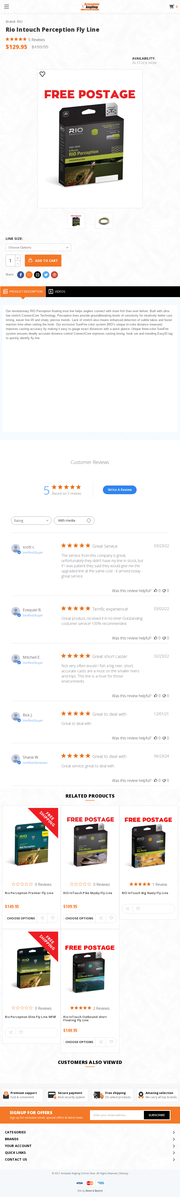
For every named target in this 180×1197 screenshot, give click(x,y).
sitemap (123, 1173)
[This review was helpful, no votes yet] (155, 590)
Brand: (14, 21)
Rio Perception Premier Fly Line (29, 893)
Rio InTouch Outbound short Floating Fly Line (85, 1018)
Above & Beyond (94, 1190)
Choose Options (21, 918)
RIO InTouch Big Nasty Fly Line (145, 893)
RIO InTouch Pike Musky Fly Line (87, 893)
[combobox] (31, 520)
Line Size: (14, 238)
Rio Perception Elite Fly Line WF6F (30, 1017)
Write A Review (120, 489)
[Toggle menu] (6, 6)
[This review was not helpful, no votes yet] (164, 590)
